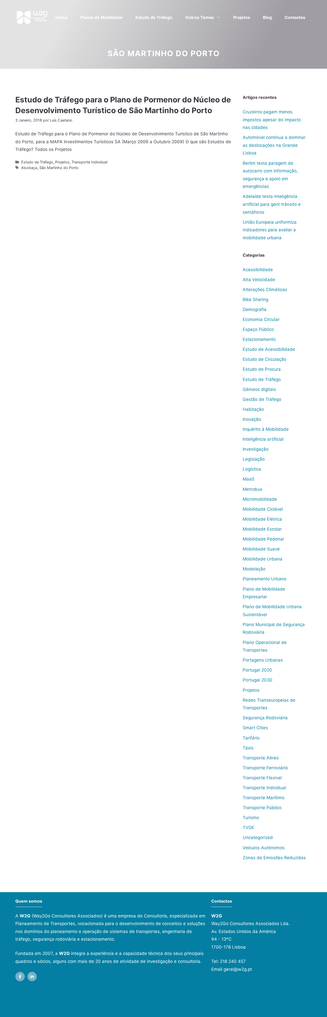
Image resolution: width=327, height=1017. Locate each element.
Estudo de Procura (262, 369)
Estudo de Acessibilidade (269, 349)
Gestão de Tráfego (262, 399)
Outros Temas (199, 17)
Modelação (254, 568)
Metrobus (252, 489)
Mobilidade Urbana (262, 558)
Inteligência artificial (263, 439)
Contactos (295, 17)
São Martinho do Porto (58, 167)
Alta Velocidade (259, 279)
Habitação (253, 409)
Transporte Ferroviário (265, 767)
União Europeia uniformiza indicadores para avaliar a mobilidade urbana (270, 230)
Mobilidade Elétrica (262, 519)
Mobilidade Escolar (262, 529)
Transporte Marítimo (263, 797)
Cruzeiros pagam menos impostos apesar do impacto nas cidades (272, 119)
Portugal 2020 (257, 670)
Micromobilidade (260, 499)
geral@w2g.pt (238, 969)
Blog (267, 17)
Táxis (248, 747)
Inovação (252, 419)
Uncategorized (258, 837)
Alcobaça (29, 167)
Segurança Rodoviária (265, 717)
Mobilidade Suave (261, 549)
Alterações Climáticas (265, 289)
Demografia (254, 309)
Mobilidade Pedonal (263, 539)
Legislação (254, 459)
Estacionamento (259, 339)
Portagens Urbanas (263, 660)
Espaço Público (258, 329)
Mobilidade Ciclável (263, 509)
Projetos (241, 17)
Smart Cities (255, 727)
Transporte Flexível (262, 777)
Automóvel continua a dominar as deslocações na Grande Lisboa (274, 145)
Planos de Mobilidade (101, 17)
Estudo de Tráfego (153, 17)
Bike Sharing (255, 299)
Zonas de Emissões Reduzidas (274, 857)
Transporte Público (262, 807)
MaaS (248, 479)
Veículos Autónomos (264, 847)
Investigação (255, 449)
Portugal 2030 (257, 680)
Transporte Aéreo (261, 757)
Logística (252, 469)
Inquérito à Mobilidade (266, 429)
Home (61, 17)
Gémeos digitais (259, 389)
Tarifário (251, 737)
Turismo (251, 817)
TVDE (248, 827)
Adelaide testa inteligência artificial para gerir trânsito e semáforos (272, 204)
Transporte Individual (89, 162)
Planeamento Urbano (264, 578)
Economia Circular (261, 319)
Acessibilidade (258, 269)
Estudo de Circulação (264, 359)
